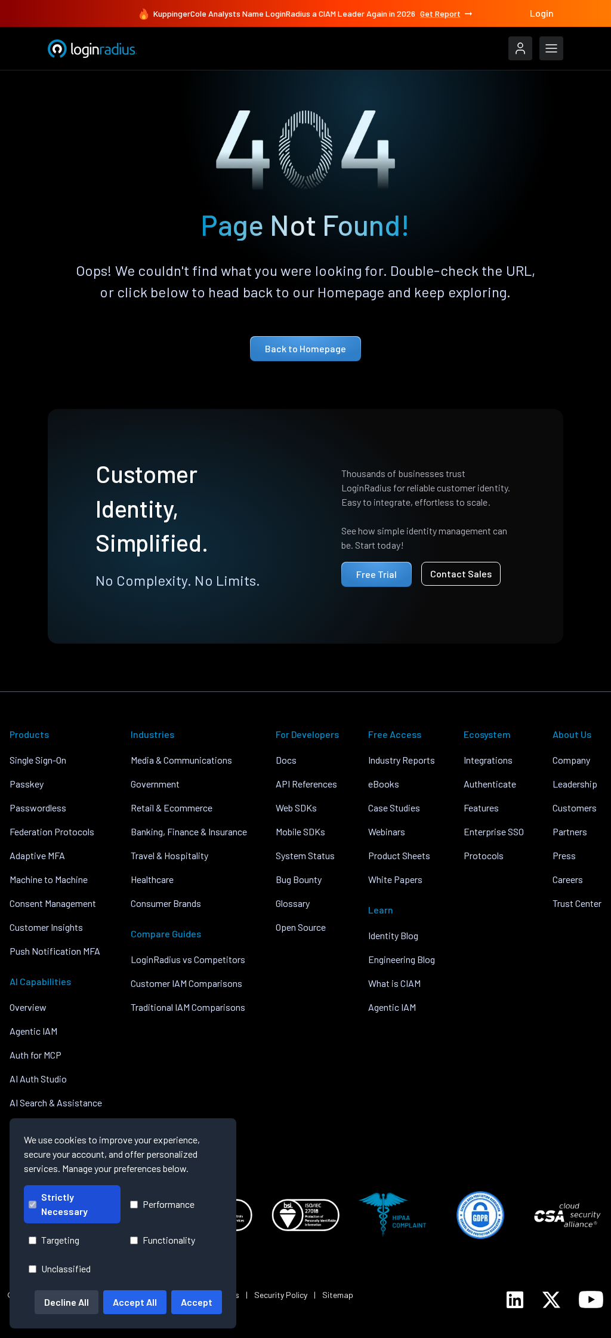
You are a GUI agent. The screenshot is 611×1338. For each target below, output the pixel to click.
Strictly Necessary (64, 1204)
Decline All (66, 1302)
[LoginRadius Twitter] (551, 1300)
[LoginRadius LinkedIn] (514, 1299)
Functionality (169, 1239)
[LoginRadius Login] (520, 48)
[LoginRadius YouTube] (591, 1299)
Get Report (440, 13)
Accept (196, 1302)
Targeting (60, 1239)
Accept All (135, 1302)
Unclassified (66, 1268)
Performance (169, 1204)
